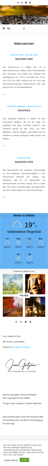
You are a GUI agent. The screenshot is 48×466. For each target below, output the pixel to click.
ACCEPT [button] (24, 460)
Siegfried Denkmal (16, 106)
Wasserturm (31, 55)
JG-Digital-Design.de (21, 347)
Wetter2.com (29, 271)
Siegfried (24, 110)
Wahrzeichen (16, 55)
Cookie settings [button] (11, 460)
